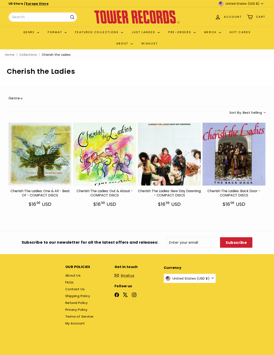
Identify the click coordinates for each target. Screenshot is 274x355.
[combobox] (43, 17)
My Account (75, 323)
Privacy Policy (76, 309)
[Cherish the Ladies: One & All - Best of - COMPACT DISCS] (40, 154)
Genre (29, 32)
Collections (28, 55)
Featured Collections (97, 32)
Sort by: (245, 112)
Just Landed (144, 32)
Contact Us (75, 289)
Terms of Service (79, 316)
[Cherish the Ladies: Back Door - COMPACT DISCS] (234, 154)
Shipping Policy (77, 296)
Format (55, 32)
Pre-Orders (180, 32)
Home (10, 55)
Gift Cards (240, 32)
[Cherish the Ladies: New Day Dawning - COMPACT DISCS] (169, 154)
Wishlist (149, 43)
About (123, 43)
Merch (211, 32)
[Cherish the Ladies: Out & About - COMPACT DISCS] (104, 154)
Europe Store (37, 3)
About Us (72, 275)
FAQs (69, 282)
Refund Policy (76, 302)
